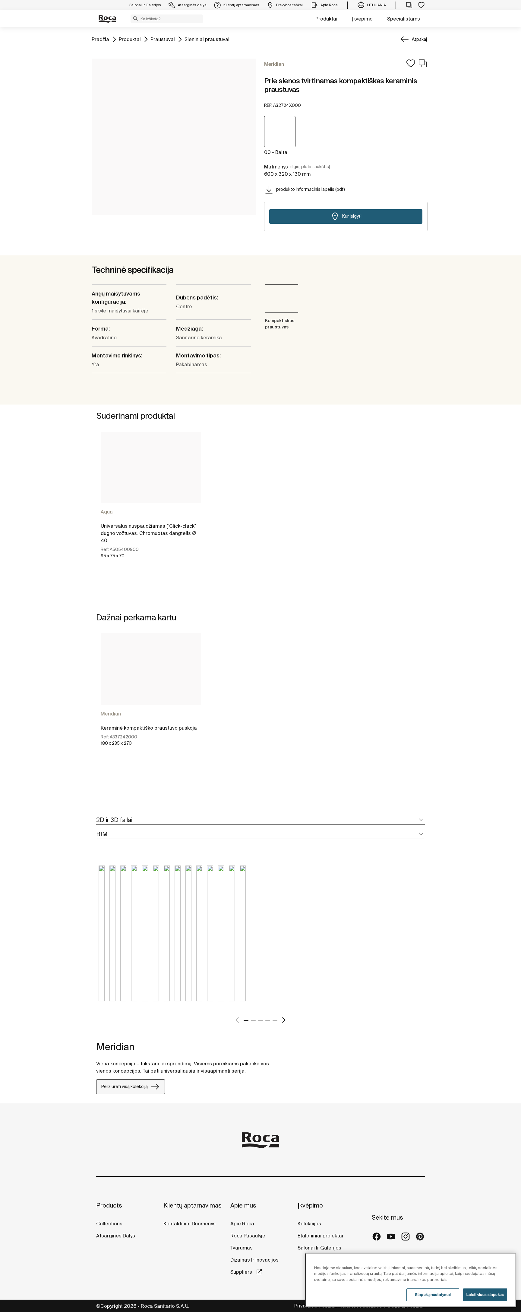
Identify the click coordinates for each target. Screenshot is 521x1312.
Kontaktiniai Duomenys (189, 1223)
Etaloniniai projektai (320, 1235)
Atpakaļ (419, 39)
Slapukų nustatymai (433, 1294)
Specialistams (403, 18)
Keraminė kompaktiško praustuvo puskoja (149, 728)
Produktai (326, 18)
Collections (109, 1223)
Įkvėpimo (362, 18)
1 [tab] (246, 1020)
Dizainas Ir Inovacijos (254, 1259)
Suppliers (241, 1272)
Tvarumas (241, 1247)
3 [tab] (260, 1020)
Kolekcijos (309, 1223)
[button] (135, 18)
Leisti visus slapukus (485, 1294)
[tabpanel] (151, 500)
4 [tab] (267, 1020)
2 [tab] (253, 1020)
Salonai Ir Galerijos (319, 1247)
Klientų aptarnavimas (192, 1205)
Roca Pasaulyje (247, 1235)
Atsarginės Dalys (115, 1235)
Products (109, 1205)
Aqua (107, 511)
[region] (410, 1280)
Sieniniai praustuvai (207, 39)
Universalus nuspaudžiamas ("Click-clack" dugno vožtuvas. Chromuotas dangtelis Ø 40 (148, 533)
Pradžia (100, 39)
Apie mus (243, 1205)
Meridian (111, 713)
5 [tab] (275, 1020)
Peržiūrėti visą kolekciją (124, 1086)
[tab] (260, 820)
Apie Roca (242, 1223)
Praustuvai (162, 39)
